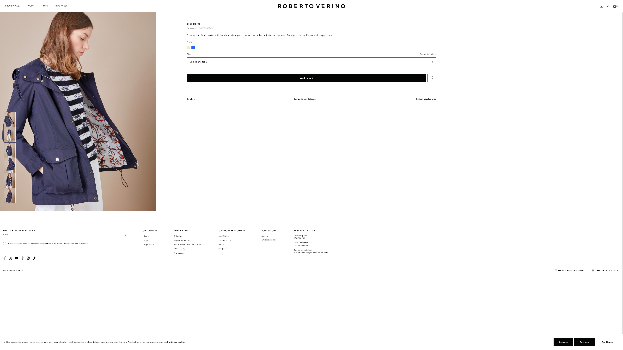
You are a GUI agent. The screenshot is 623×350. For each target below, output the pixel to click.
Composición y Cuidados (305, 99)
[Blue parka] (193, 47)
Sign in (265, 236)
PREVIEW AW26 (12, 6)
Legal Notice (223, 236)
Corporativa (148, 244)
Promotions (179, 253)
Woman (32, 6)
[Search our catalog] (595, 6)
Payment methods (182, 240)
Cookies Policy (224, 240)
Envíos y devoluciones (426, 99)
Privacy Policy (53, 243)
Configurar (608, 342)
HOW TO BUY (180, 248)
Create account (269, 240)
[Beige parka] (188, 47)
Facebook (4, 258)
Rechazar (585, 342)
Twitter (10, 258)
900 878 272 (299, 238)
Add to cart (306, 78)
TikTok (34, 258)
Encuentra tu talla (428, 54)
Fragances (61, 6)
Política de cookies (176, 342)
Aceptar (563, 342)
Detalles (191, 99)
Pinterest (22, 258)
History (146, 236)
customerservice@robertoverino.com (311, 252)
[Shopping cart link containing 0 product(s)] (614, 6)
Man (45, 6)
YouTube (16, 258)
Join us (221, 244)
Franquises (223, 248)
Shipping (178, 236)
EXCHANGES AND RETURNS (187, 244)
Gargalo (146, 240)
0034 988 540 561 (302, 245)
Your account (270, 231)
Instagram (28, 258)
